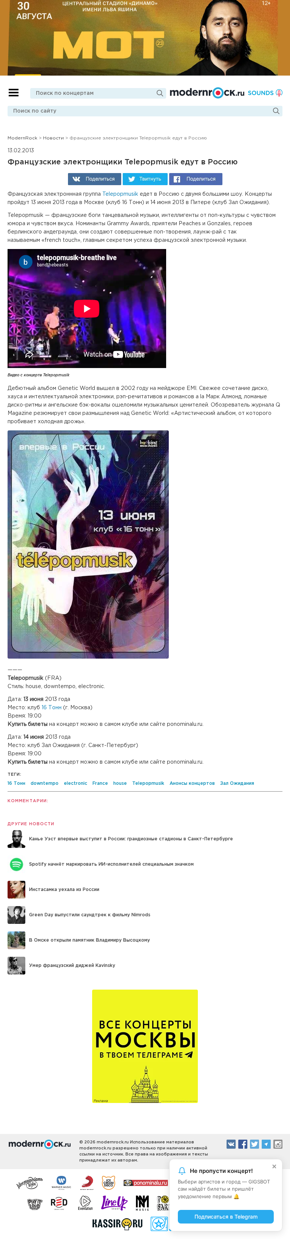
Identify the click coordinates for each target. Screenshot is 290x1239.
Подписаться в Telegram (226, 1216)
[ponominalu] (145, 1182)
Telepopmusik (120, 194)
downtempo (45, 783)
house (120, 783)
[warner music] (62, 1182)
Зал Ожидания (237, 783)
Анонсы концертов (192, 783)
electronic (75, 783)
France (100, 783)
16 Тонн (52, 707)
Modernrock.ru (207, 93)
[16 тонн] (29, 1182)
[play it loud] (35, 1203)
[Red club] (60, 1203)
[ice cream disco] (108, 1182)
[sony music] (87, 1182)
